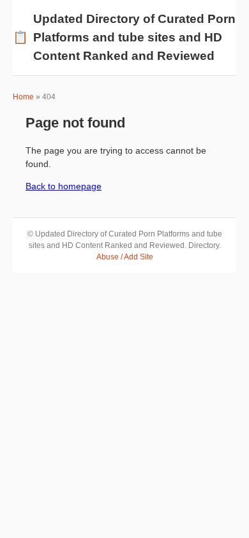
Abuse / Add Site (124, 256)
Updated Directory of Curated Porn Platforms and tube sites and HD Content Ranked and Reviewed (124, 37)
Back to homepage (64, 186)
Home (23, 96)
